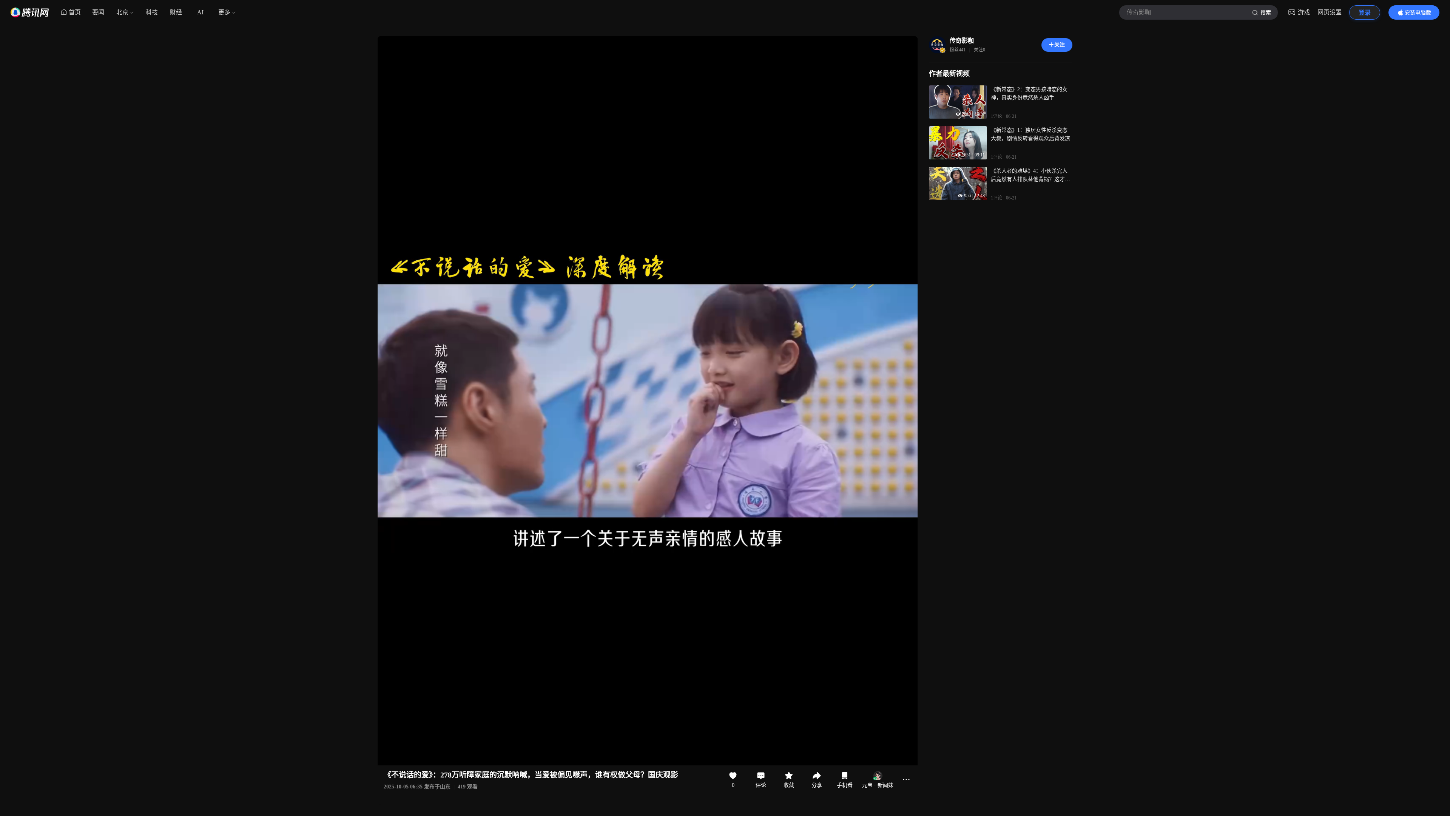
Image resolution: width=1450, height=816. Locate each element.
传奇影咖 (962, 40)
